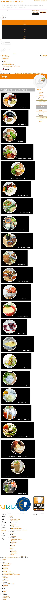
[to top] (2, 17)
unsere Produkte (6, 56)
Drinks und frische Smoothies (41, 94)
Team (4, 61)
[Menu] (2, 18)
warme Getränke (42, 101)
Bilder (12, 547)
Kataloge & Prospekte (16, 539)
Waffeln (40, 110)
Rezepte (25, 73)
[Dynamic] (5, 45)
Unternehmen (5, 58)
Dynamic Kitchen (18, 73)
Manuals (13, 540)
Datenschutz (44, 0)
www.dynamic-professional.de (11, 557)
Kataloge (45, 55)
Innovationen (5, 55)
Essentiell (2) (3, 10)
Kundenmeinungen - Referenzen (11, 66)
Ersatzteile (13, 542)
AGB (12, 554)
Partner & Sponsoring (8, 64)
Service (44, 56)
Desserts (41, 115)
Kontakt (11, 548)
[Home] (2, 15)
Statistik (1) (18, 10)
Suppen (40, 104)
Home (15, 53)
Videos (13, 545)
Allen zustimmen (43, 12)
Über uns (5, 60)
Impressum (37, 0)
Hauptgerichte (41, 112)
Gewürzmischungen (43, 117)
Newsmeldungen (15, 519)
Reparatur (13, 536)
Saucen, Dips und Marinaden (36, 73)
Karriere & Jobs (7, 63)
